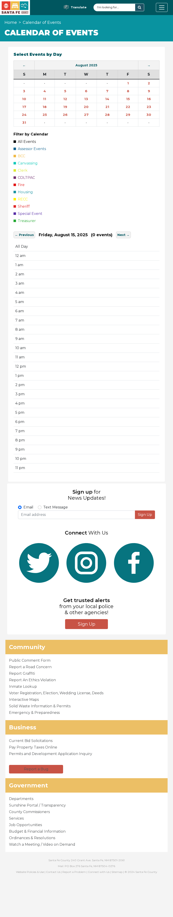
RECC (22, 199)
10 (24, 99)
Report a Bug (36, 769)
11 (44, 99)
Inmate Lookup (23, 686)
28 (107, 114)
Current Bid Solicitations (30, 741)
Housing (24, 192)
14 (107, 99)
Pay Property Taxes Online (33, 747)
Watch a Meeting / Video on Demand (42, 844)
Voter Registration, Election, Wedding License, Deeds (56, 693)
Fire (20, 185)
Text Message (55, 507)
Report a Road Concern (30, 667)
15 (128, 99)
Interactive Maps (24, 699)
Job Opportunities (25, 825)
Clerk (21, 170)
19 (65, 107)
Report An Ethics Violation (32, 680)
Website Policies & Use (30, 872)
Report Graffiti (22, 673)
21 (107, 107)
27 (86, 114)
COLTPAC (25, 177)
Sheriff (23, 206)
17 (24, 107)
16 (149, 99)
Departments (21, 799)
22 (128, 107)
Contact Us (53, 872)
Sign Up (145, 514)
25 (45, 114)
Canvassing (27, 163)
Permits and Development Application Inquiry (50, 754)
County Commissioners (29, 812)
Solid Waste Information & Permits (40, 706)
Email (28, 507)
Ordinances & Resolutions (32, 838)
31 (24, 122)
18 (45, 107)
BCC (20, 156)
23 (149, 107)
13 (86, 99)
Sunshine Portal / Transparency (37, 805)
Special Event (29, 213)
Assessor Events (31, 149)
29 (128, 114)
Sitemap (117, 872)
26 (65, 114)
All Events (26, 141)
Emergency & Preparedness (34, 712)
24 (24, 114)
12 (65, 99)
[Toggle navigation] (162, 7)
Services (16, 818)
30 (148, 114)
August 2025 (86, 65)
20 (86, 107)
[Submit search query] (139, 7)
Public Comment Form (29, 660)
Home (11, 22)
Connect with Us (98, 872)
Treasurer (26, 221)
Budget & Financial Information (37, 831)
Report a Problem (74, 872)
